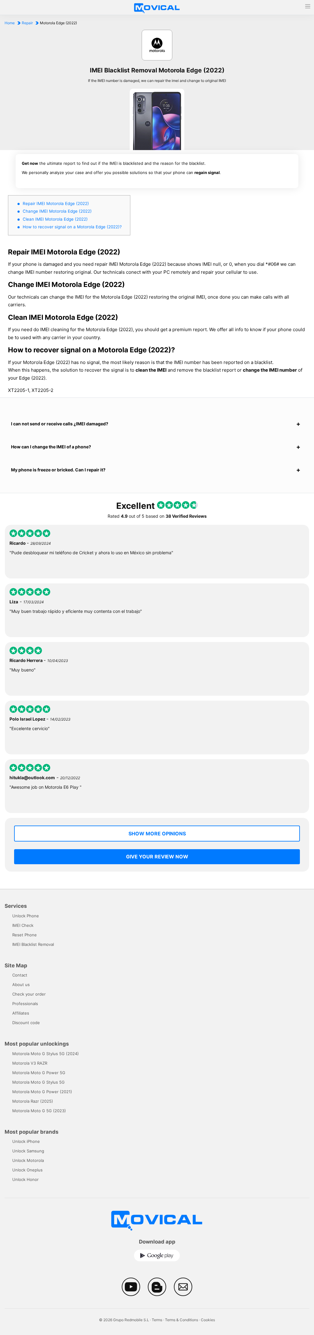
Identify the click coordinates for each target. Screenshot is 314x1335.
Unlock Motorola (28, 1160)
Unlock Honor (25, 1179)
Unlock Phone (25, 915)
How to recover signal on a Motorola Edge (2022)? (72, 226)
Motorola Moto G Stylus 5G (38, 1082)
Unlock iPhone (26, 1141)
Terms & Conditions (181, 1320)
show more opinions (157, 833)
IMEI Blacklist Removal (33, 944)
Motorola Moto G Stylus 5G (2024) (45, 1053)
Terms (157, 1320)
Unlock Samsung (28, 1150)
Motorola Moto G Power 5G (38, 1072)
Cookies (208, 1320)
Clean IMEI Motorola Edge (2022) (55, 219)
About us (21, 984)
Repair (27, 23)
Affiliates (20, 1013)
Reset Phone (24, 934)
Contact (19, 975)
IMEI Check (22, 925)
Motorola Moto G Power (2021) (42, 1091)
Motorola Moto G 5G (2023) (39, 1110)
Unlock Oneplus (27, 1169)
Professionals (25, 1003)
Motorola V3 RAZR (29, 1063)
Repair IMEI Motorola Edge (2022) (56, 203)
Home (10, 23)
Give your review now (157, 856)
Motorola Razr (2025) (32, 1101)
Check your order (29, 994)
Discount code (26, 1022)
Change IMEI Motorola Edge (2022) (57, 211)
